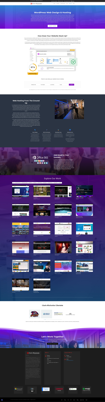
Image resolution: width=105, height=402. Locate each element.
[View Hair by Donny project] (63, 247)
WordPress (70, 3)
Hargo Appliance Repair (37, 253)
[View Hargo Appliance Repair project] (41, 247)
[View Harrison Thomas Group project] (41, 266)
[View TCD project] (63, 228)
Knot (13, 253)
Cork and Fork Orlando (16, 291)
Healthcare (34, 182)
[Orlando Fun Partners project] (84, 247)
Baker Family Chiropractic (16, 197)
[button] (43, 319)
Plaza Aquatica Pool (58, 216)
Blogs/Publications (17, 182)
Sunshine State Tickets (16, 235)
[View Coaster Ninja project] (84, 266)
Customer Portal (67, 1)
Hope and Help (57, 272)
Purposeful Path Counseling (38, 235)
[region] (52, 314)
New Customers (54, 1)
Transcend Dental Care (59, 235)
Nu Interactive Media (79, 197)
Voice (67, 3)
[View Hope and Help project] (63, 266)
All (13, 182)
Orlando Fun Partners (80, 253)
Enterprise (30, 182)
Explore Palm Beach (15, 272)
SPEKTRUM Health (79, 216)
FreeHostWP (78, 235)
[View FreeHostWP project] (84, 228)
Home (54, 3)
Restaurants (44, 182)
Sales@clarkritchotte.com (69, 360)
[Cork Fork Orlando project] (20, 285)
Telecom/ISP (55, 182)
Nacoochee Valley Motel (16, 216)
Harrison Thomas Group (37, 272)
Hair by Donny (57, 253)
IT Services (57, 3)
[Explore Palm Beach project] (20, 266)
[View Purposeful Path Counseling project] (41, 228)
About (74, 3)
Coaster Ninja (78, 272)
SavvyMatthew (57, 197)
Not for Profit (61, 1)
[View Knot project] (20, 247)
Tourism (60, 182)
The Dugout (35, 216)
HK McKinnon (35, 291)
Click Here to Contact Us (52, 343)
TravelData (35, 197)
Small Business (50, 182)
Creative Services (62, 3)
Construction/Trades (24, 182)
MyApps (73, 1)
